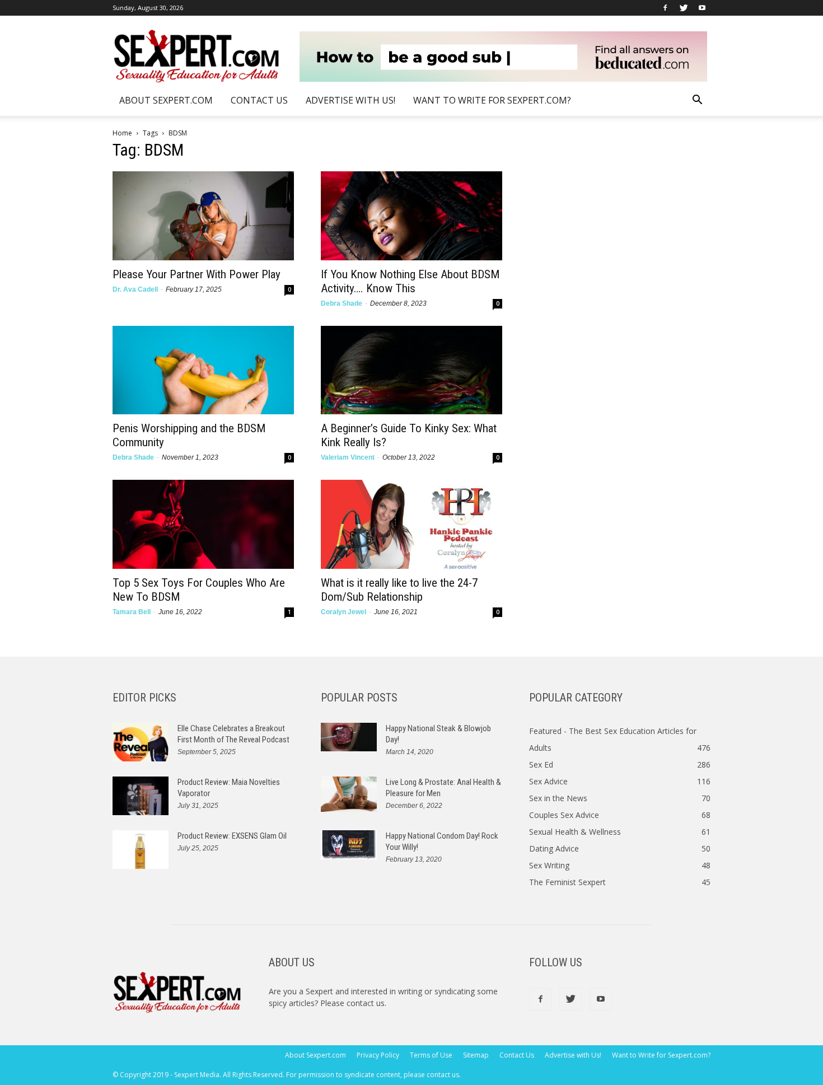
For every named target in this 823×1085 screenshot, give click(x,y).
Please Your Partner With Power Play (196, 274)
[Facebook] (665, 8)
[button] (697, 101)
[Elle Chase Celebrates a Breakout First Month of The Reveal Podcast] (141, 742)
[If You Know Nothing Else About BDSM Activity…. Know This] (411, 215)
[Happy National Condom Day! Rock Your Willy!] (349, 844)
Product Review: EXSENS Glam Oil (232, 836)
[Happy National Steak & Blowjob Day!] (349, 737)
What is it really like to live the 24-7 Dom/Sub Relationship (399, 590)
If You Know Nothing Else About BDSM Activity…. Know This (410, 281)
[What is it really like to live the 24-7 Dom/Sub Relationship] (411, 524)
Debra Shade (341, 303)
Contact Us (259, 100)
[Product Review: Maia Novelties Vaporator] (141, 796)
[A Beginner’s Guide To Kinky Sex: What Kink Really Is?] (411, 370)
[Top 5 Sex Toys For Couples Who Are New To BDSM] (203, 524)
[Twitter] (683, 8)
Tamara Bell (132, 612)
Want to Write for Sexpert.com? (492, 100)
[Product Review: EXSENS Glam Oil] (141, 849)
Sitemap (476, 1055)
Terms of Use (431, 1055)
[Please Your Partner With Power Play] (203, 215)
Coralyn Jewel (343, 612)
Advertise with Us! (350, 100)
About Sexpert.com (166, 100)
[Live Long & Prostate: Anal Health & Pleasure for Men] (349, 794)
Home (122, 133)
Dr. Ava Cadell (135, 289)
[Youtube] (702, 8)
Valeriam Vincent (348, 457)
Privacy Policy (378, 1055)
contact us (366, 1003)
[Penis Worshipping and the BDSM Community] (203, 370)
